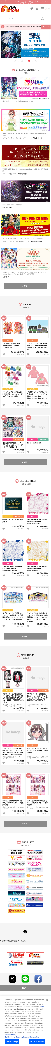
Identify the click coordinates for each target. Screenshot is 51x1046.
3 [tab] (22, 61)
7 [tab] (36, 61)
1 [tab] (15, 61)
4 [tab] (25, 61)
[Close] (47, 1000)
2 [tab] (18, 61)
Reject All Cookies (37, 1042)
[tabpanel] (25, 44)
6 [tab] (32, 61)
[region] (25, 1021)
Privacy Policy (10, 1034)
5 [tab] (29, 61)
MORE (44, 27)
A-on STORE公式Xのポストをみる (13, 941)
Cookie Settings (12, 1042)
